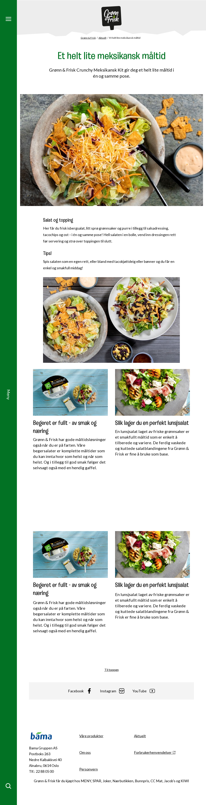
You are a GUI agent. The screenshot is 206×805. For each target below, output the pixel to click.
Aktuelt (102, 37)
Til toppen (111, 670)
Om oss (85, 752)
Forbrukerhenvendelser (153, 752)
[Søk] (8, 786)
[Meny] (8, 19)
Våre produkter (91, 736)
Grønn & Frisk (88, 37)
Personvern (88, 769)
